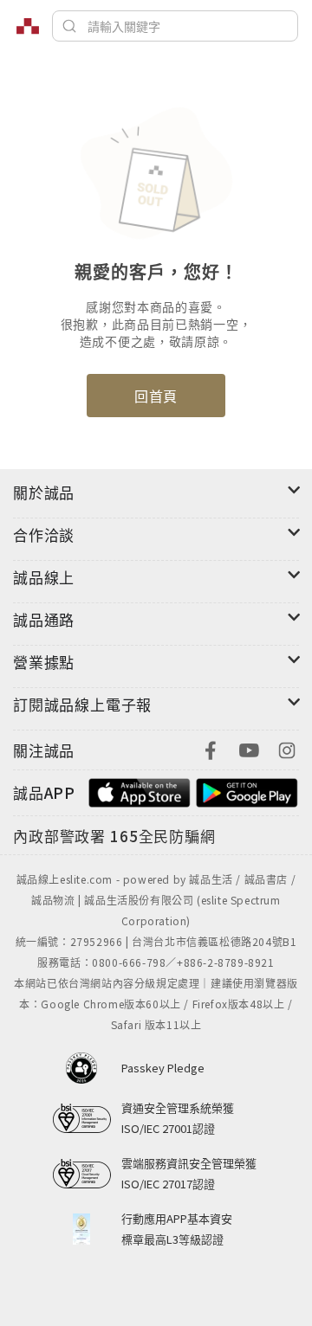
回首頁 (156, 395)
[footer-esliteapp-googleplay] (247, 791)
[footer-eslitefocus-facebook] (210, 748)
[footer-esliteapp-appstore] (140, 791)
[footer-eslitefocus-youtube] (249, 748)
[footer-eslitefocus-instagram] (287, 748)
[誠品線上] (28, 26)
